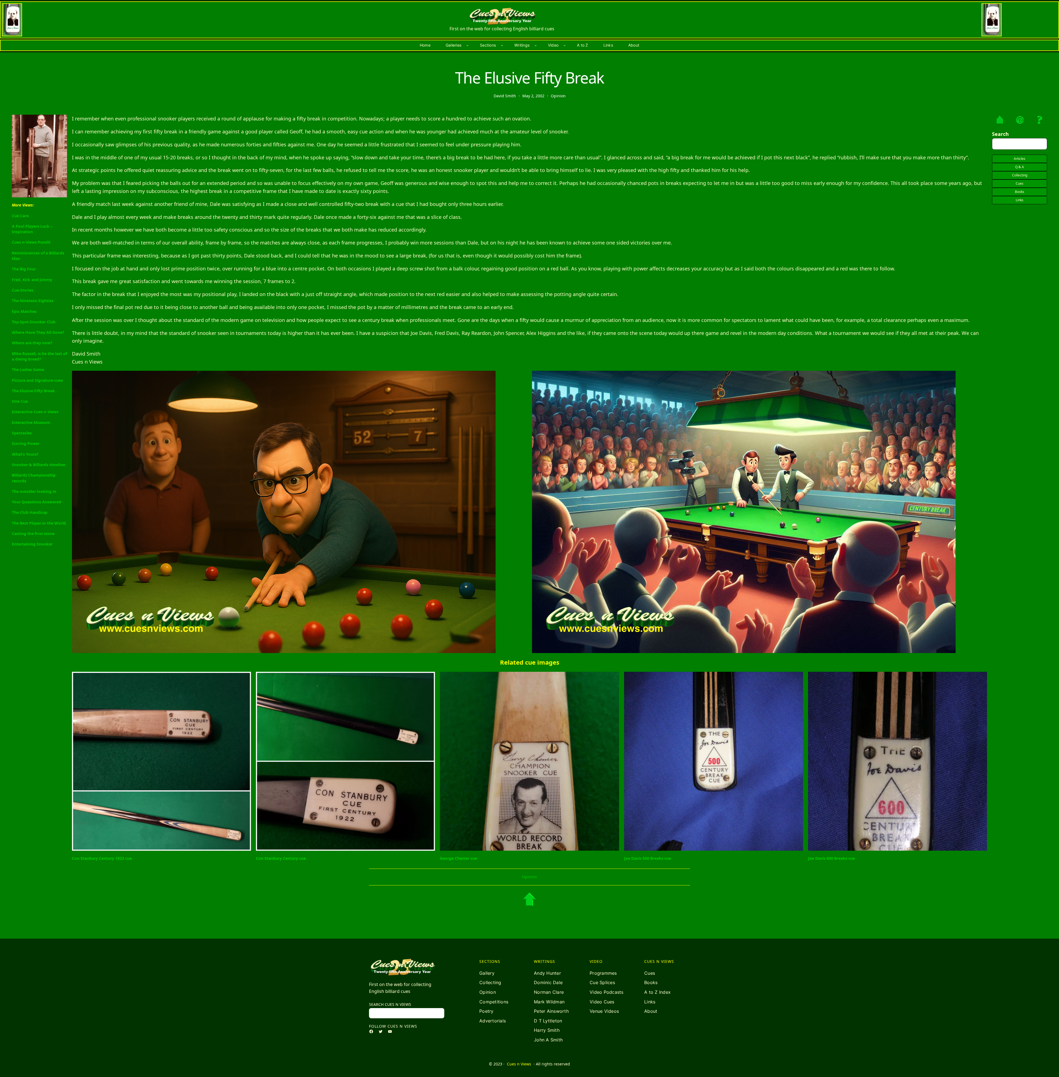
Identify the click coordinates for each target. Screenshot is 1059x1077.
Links (1019, 200)
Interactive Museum (31, 422)
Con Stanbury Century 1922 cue (102, 858)
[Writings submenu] (535, 45)
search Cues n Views (390, 1004)
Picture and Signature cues (37, 380)
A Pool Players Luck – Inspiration (32, 229)
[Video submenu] (564, 45)
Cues (1019, 183)
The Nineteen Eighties (33, 300)
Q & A (1019, 167)
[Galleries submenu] (467, 45)
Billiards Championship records (34, 477)
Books (1019, 191)
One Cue (20, 401)
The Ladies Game (28, 369)
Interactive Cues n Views (35, 411)
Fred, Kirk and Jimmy (32, 279)
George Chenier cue (458, 858)
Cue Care (20, 215)
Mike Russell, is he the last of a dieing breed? (39, 356)
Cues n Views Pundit (31, 242)
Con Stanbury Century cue (281, 858)
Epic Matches (24, 311)
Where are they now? (32, 342)
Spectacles (22, 433)
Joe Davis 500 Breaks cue (647, 858)
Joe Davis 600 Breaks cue (831, 858)
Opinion (558, 95)
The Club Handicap (29, 512)
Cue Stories (22, 290)
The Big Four (24, 269)
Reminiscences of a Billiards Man (38, 255)
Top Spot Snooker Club (33, 321)
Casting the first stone (33, 533)
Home (425, 45)
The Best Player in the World (39, 523)
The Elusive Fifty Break (33, 390)
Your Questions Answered (36, 501)
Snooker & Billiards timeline (38, 464)
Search (1000, 134)
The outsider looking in (34, 491)
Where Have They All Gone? (38, 332)
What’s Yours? (25, 454)
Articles (1019, 158)
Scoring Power (25, 443)
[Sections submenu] (502, 45)
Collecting (1019, 175)
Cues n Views (519, 1064)
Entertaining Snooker (32, 544)
